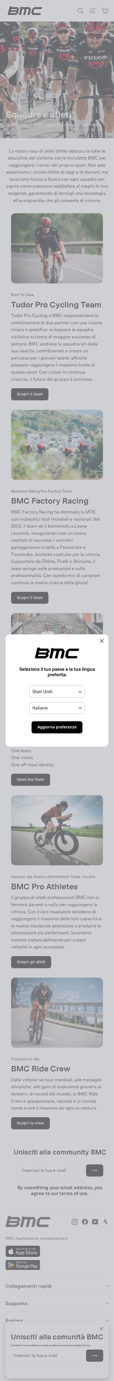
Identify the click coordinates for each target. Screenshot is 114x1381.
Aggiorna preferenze (57, 727)
